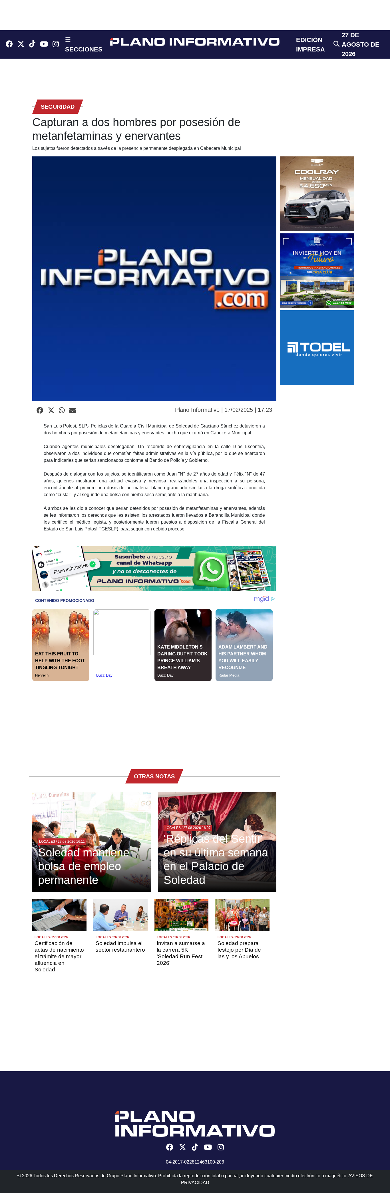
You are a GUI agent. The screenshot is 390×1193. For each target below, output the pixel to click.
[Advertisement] (154, 721)
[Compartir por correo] (72, 410)
